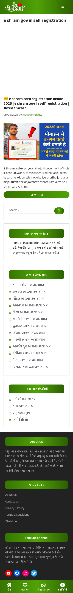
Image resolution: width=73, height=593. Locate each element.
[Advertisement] (36, 59)
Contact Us (12, 501)
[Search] (59, 210)
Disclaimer (11, 521)
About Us (11, 495)
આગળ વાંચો (36, 195)
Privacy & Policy (14, 508)
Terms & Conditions (17, 515)
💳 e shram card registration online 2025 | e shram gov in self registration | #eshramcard (36, 103)
